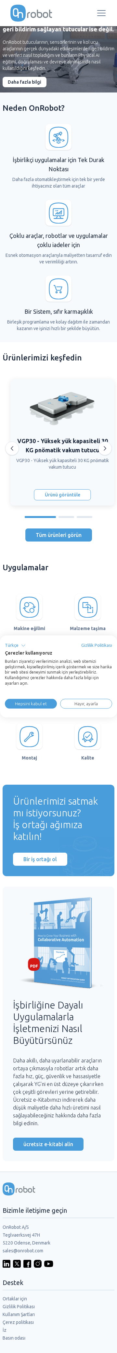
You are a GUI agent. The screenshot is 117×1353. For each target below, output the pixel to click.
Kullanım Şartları (19, 1314)
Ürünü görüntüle (62, 494)
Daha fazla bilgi (24, 82)
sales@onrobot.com (23, 1250)
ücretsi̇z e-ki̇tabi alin (48, 1144)
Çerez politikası (18, 1322)
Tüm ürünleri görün (59, 535)
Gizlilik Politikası (19, 1306)
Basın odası (14, 1338)
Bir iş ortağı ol (40, 859)
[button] (15, 645)
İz (4, 1330)
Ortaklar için (15, 1298)
